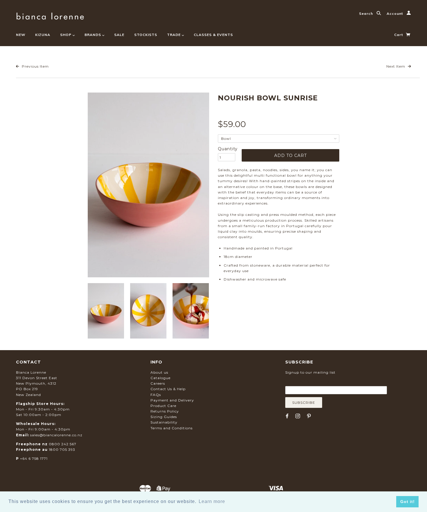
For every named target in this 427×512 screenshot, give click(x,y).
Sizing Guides (163, 417)
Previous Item (35, 66)
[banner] (50, 15)
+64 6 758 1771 (34, 458)
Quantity (226, 148)
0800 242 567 (62, 444)
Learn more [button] (212, 501)
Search (366, 13)
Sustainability (163, 422)
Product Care (163, 406)
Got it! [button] (407, 501)
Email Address (313, 381)
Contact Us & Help (168, 389)
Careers (157, 383)
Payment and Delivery (172, 400)
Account (395, 13)
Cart (399, 34)
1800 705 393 (62, 449)
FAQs (155, 394)
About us (159, 372)
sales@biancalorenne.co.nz (56, 435)
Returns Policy (164, 411)
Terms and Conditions (171, 428)
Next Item (396, 66)
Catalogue (160, 378)
